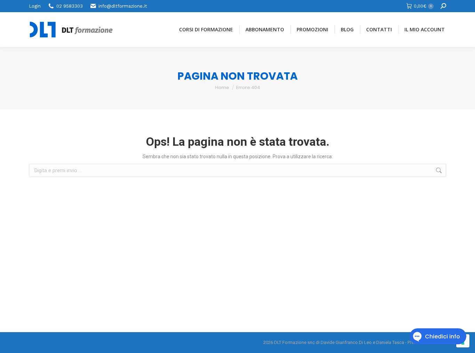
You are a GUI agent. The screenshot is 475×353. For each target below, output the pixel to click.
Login (35, 6)
